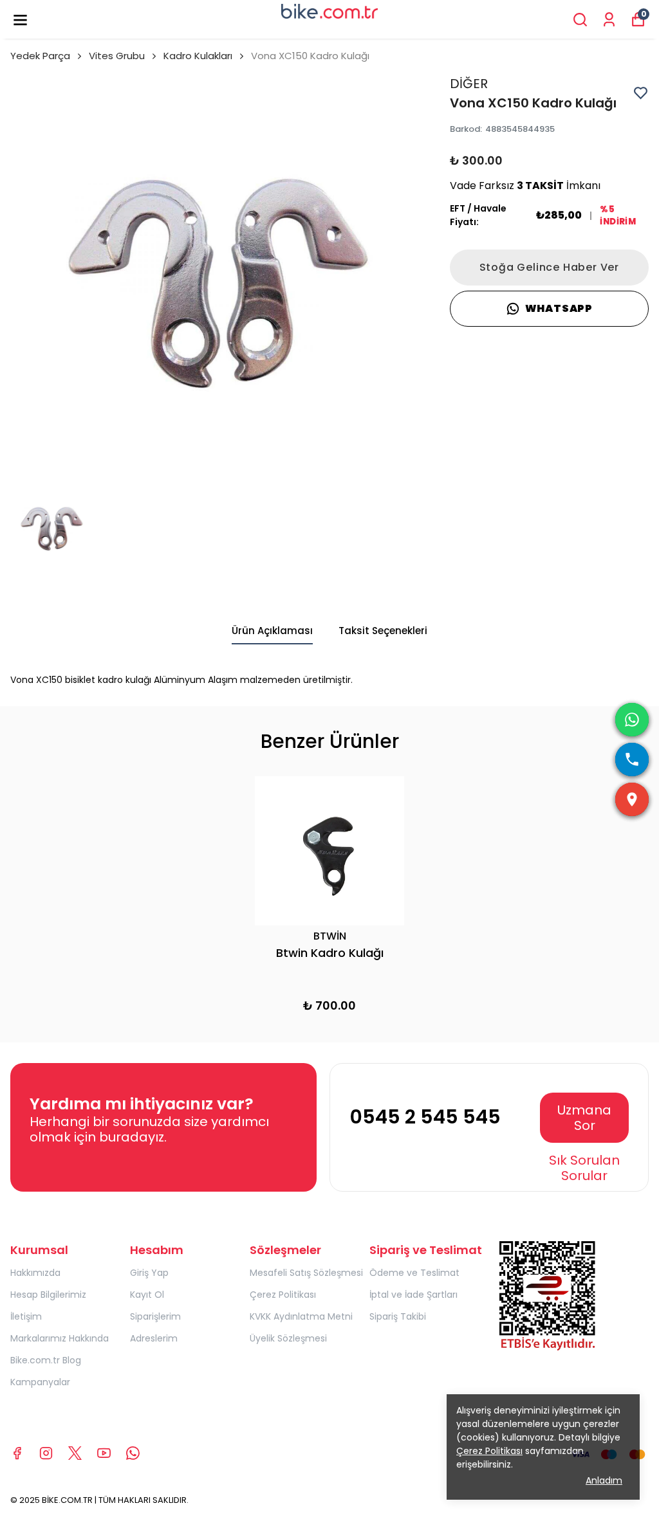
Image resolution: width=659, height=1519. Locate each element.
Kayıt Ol (147, 1294)
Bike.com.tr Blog (45, 1360)
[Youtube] (104, 1453)
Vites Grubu (117, 55)
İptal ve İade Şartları (413, 1294)
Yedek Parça (40, 55)
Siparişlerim (155, 1316)
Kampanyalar (40, 1382)
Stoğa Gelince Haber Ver (549, 267)
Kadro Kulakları (197, 55)
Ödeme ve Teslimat (414, 1272)
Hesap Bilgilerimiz (48, 1294)
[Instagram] (46, 1453)
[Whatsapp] (133, 1453)
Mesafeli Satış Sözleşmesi (306, 1272)
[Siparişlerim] (609, 20)
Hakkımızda (35, 1272)
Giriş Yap (149, 1272)
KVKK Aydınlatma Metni (301, 1316)
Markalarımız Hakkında (59, 1338)
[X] (75, 1453)
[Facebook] (17, 1453)
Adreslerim (154, 1338)
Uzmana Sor (584, 1117)
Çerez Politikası (283, 1294)
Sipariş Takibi (397, 1316)
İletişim (26, 1316)
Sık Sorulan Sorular (584, 1168)
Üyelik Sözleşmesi (288, 1338)
